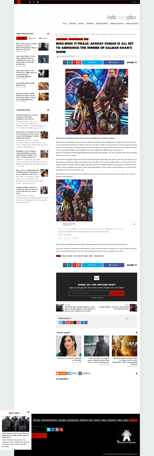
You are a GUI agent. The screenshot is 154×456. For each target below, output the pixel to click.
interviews (62, 420)
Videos (104, 420)
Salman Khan (99, 256)
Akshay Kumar (67, 256)
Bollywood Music (102, 24)
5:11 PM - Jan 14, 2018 (64, 234)
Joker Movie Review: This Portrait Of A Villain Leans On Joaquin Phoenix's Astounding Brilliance (26, 74)
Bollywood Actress (117, 24)
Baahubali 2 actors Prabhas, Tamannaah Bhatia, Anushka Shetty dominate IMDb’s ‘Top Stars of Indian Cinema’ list (26, 154)
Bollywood (111, 420)
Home (126, 420)
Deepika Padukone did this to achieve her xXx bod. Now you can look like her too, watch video (27, 190)
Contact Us (135, 2)
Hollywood (83, 420)
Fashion (97, 420)
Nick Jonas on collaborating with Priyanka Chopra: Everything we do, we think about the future (27, 172)
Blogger (63, 373)
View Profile (64, 318)
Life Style (37, 420)
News (91, 256)
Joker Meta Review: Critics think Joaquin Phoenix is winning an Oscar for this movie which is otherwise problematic (25, 60)
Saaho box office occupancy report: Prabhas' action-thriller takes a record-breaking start (98, 360)
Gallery (119, 420)
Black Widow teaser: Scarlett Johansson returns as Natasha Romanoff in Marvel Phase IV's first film (26, 47)
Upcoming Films (73, 420)
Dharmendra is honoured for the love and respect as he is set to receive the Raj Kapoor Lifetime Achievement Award (28, 135)
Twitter (93, 62)
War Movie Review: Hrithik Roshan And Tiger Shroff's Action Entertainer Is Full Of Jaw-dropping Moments (125, 361)
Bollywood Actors (132, 24)
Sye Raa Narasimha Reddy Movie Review (25, 84)
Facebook (114, 62)
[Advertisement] (77, 25)
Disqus (74, 373)
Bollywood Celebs (80, 256)
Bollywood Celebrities (49, 420)
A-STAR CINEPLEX (109, 454)
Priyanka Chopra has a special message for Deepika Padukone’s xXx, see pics (27, 117)
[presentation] (74, 200)
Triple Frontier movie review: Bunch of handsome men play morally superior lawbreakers (15, 435)
